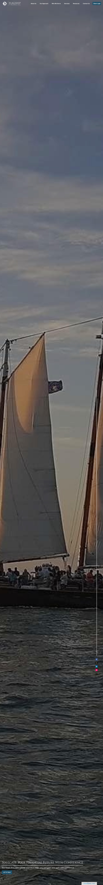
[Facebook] (97, 659)
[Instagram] (97, 670)
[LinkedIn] (97, 666)
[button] (33, 3)
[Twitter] (97, 663)
